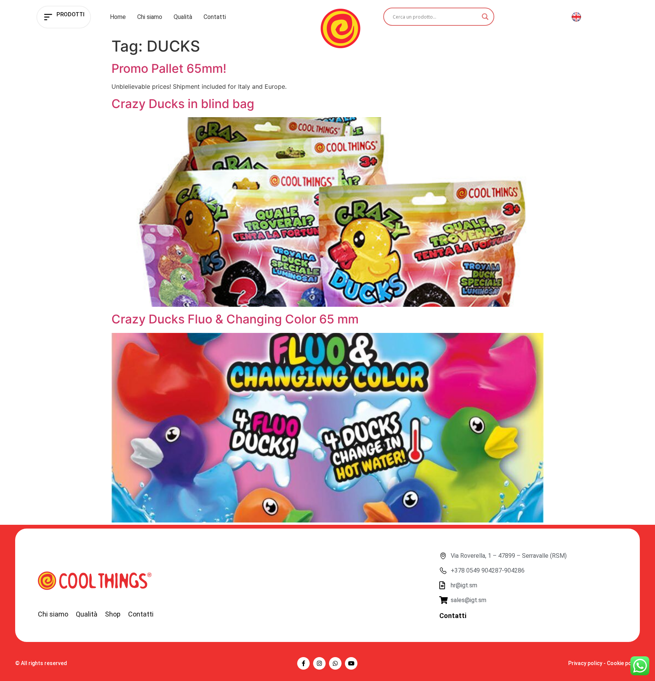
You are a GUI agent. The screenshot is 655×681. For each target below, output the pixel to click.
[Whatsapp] (335, 663)
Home (118, 16)
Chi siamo (149, 16)
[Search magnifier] (485, 16)
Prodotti (70, 14)
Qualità (183, 16)
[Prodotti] (48, 17)
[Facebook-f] (303, 663)
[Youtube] (351, 663)
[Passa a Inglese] (576, 17)
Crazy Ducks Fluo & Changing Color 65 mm (235, 319)
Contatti (215, 16)
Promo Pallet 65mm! (168, 68)
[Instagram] (319, 663)
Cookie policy (623, 663)
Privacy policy (585, 663)
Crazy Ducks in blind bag (182, 103)
